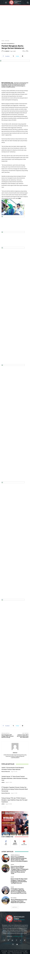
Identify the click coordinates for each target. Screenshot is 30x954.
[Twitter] (12, 944)
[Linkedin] (12, 940)
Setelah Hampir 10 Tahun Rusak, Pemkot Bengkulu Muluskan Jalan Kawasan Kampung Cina (14, 778)
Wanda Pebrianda (6, 771)
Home (3, 40)
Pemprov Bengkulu (15, 855)
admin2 (7, 51)
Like (6, 840)
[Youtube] (17, 944)
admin (3, 782)
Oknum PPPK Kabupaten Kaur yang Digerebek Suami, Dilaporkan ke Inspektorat (19, 901)
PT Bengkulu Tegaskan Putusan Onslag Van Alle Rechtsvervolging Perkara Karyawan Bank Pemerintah (15, 789)
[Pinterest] (16, 940)
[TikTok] (20, 940)
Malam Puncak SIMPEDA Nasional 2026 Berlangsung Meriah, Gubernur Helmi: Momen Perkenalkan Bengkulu (19, 859)
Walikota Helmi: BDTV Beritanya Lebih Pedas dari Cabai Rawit (22, 736)
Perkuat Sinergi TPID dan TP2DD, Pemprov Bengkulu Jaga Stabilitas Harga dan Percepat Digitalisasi (14, 800)
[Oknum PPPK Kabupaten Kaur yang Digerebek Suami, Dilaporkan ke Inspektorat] (6, 900)
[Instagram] (8, 940)
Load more (14, 907)
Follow (15, 840)
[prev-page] (2, 807)
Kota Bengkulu (10, 43)
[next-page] (5, 807)
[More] (22, 56)
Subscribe (24, 840)
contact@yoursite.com (18, 936)
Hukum (12, 864)
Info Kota (7, 40)
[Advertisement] (15, 22)
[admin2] (3, 51)
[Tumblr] (24, 940)
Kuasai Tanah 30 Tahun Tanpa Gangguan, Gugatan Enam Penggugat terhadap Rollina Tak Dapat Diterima (19, 881)
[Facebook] (4, 940)
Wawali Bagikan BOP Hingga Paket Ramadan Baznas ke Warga (8, 736)
